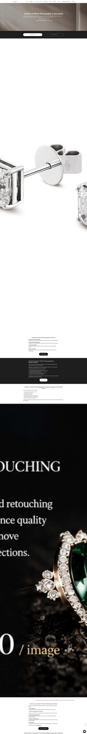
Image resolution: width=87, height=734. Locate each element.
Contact (73, 1)
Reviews (54, 1)
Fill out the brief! (43, 728)
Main (27, 1)
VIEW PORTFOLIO (54, 34)
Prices (59, 1)
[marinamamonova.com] (15, 1)
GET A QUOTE (33, 34)
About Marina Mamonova (66, 1)
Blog (50, 1)
